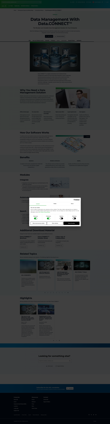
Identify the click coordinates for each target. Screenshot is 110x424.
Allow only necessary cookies (38, 223)
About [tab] (72, 203)
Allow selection (55, 223)
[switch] (48, 218)
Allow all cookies (71, 223)
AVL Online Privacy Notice (44, 212)
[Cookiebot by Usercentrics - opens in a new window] (74, 200)
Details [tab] (55, 203)
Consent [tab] (38, 203)
